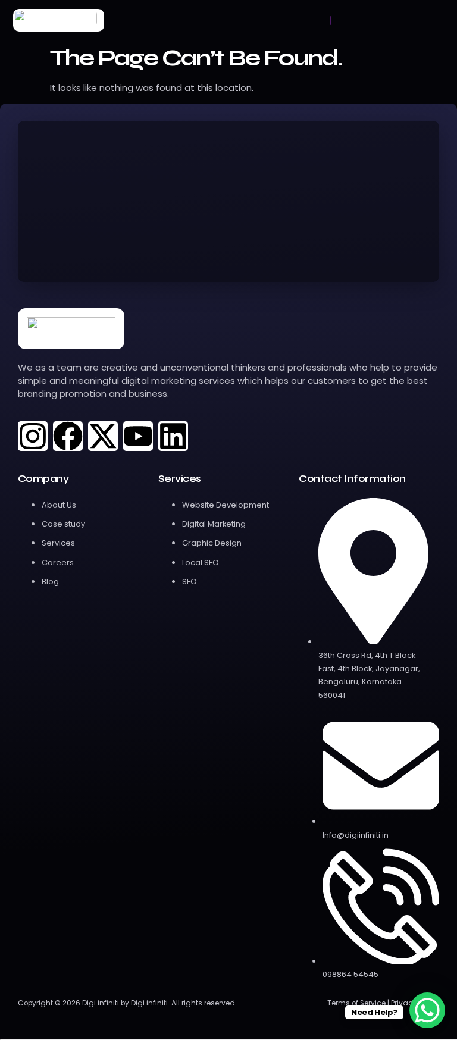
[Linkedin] (173, 436)
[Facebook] (68, 436)
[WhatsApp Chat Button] (427, 1010)
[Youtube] (138, 436)
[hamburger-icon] (330, 20)
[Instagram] (33, 436)
